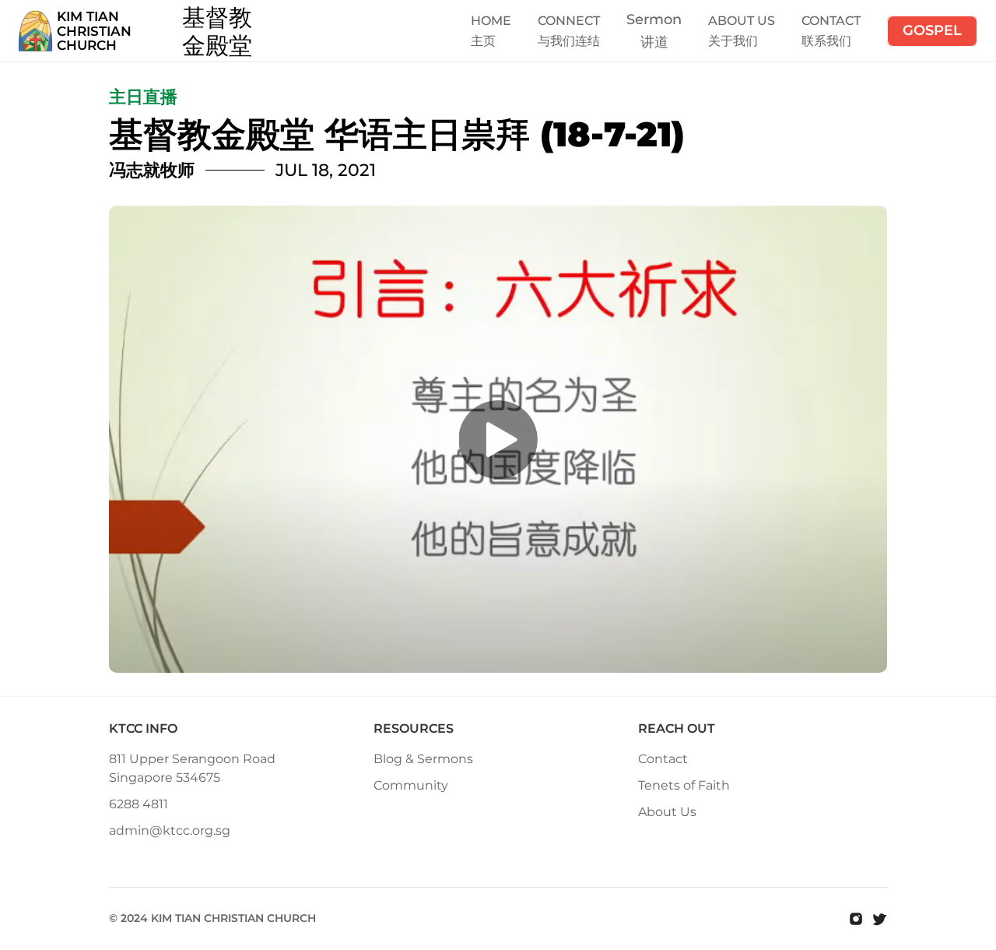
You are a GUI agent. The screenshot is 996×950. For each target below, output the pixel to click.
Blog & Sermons (423, 758)
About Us (667, 811)
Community (411, 785)
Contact (663, 758)
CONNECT (569, 20)
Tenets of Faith (684, 785)
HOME (491, 20)
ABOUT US (741, 20)
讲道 (654, 42)
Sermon (654, 19)
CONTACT (831, 20)
